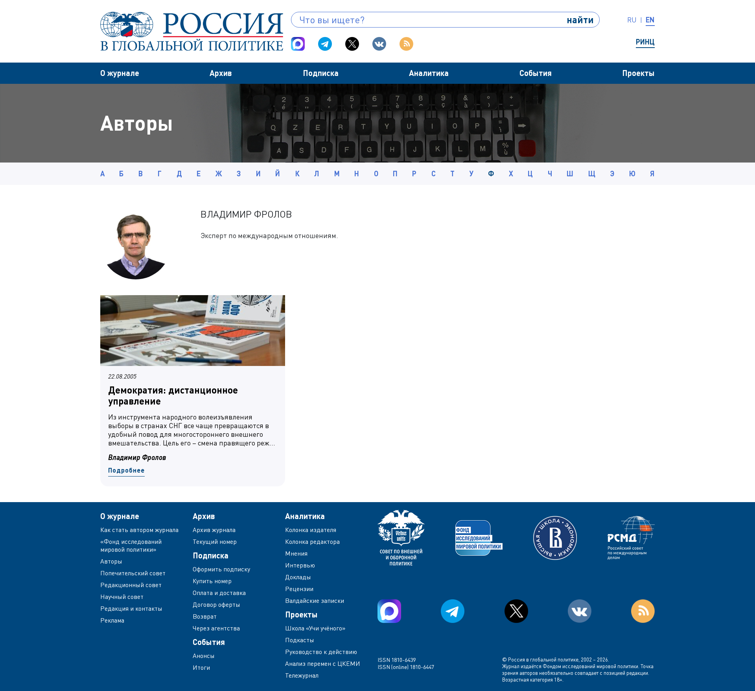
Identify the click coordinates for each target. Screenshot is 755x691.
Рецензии (299, 589)
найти (580, 19)
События (535, 73)
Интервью (300, 565)
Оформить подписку (221, 569)
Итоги (201, 667)
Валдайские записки (314, 600)
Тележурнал (302, 675)
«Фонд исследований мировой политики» (131, 545)
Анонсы (204, 656)
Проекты (638, 73)
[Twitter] (352, 44)
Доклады (298, 577)
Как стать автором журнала (139, 530)
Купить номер (212, 581)
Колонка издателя (310, 530)
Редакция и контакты (131, 608)
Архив (221, 73)
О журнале (119, 73)
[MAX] (298, 44)
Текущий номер (215, 541)
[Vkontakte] (379, 44)
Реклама (112, 620)
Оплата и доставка (219, 593)
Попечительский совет (133, 573)
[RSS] (406, 44)
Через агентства (216, 628)
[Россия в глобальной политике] (191, 31)
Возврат (205, 616)
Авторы (111, 561)
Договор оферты (216, 604)
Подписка (321, 73)
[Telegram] (325, 44)
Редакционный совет (131, 585)
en (650, 19)
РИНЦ (645, 41)
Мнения (296, 553)
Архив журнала (214, 530)
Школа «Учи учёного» (315, 628)
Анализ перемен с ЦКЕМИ (322, 663)
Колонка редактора (312, 541)
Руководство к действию (321, 652)
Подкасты (299, 640)
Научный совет (122, 596)
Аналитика (429, 73)
